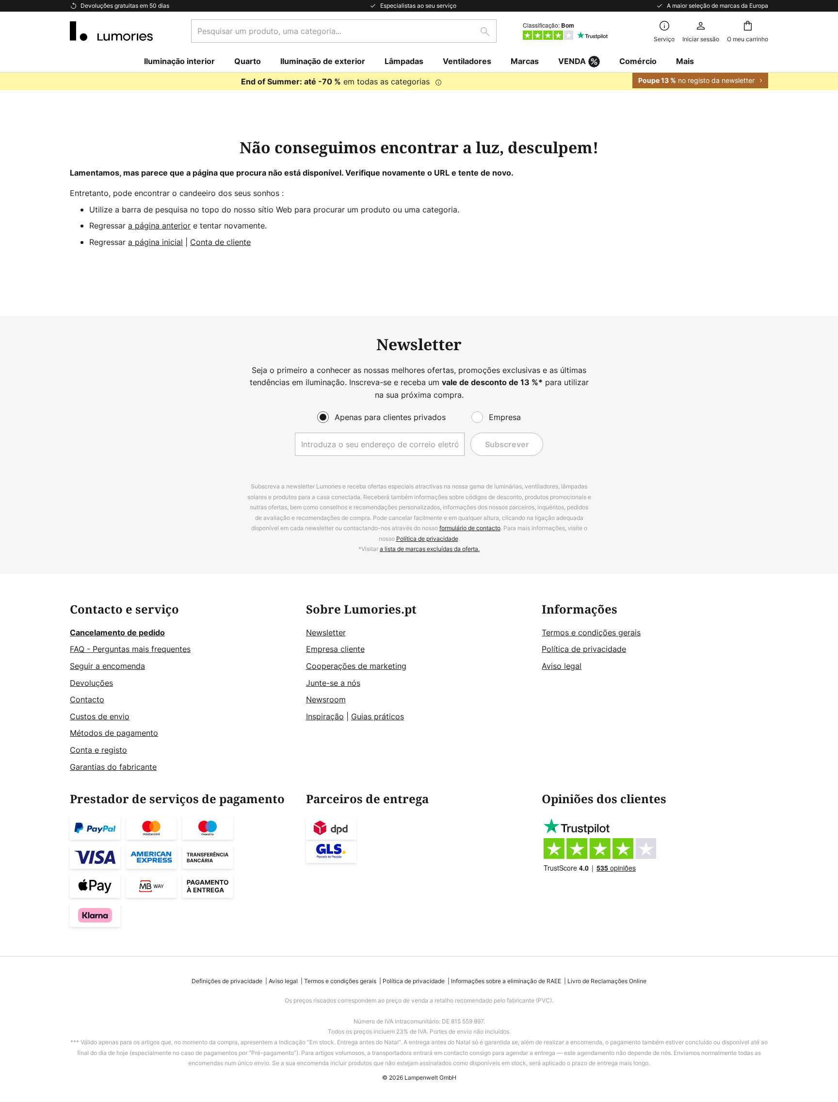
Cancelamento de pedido (117, 632)
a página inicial (155, 242)
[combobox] (344, 31)
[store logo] (111, 31)
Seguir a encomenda (107, 666)
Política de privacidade (427, 539)
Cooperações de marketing (356, 666)
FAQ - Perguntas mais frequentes (130, 649)
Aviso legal (561, 666)
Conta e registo (98, 750)
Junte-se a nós (333, 683)
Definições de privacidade (227, 981)
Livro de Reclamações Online (606, 981)
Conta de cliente (220, 242)
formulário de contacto (469, 528)
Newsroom (326, 699)
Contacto (87, 699)
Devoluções (91, 683)
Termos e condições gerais (591, 632)
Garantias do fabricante (113, 767)
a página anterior (159, 225)
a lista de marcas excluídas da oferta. (430, 549)
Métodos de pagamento (114, 733)
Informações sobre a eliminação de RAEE (506, 981)
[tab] (183, 688)
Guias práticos (377, 716)
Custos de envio (99, 716)
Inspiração (325, 716)
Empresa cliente (335, 649)
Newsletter (326, 632)
